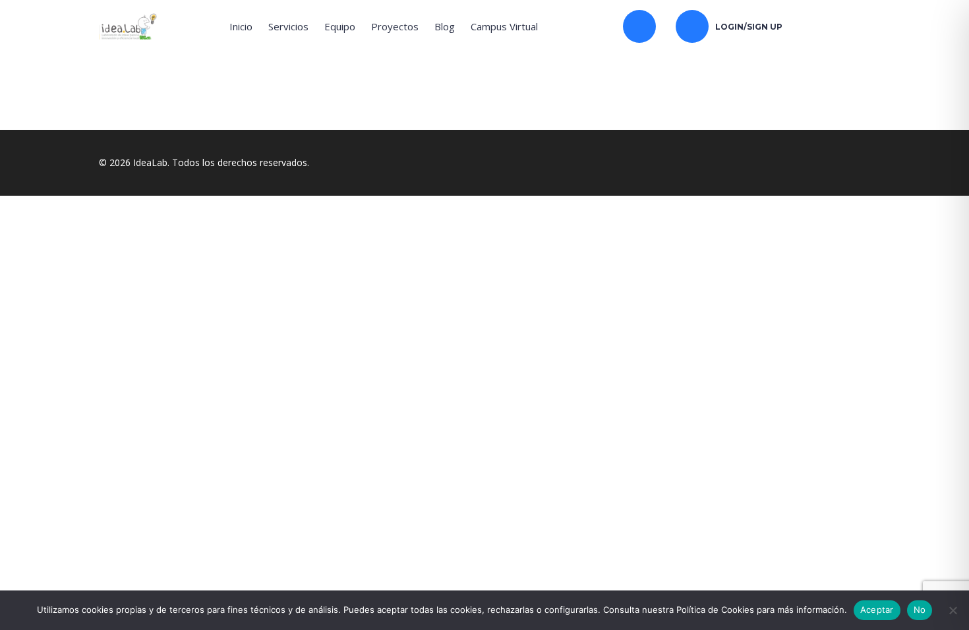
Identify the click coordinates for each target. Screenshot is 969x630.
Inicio (240, 26)
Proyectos (395, 26)
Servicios (288, 26)
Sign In (109, 571)
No (920, 609)
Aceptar (877, 609)
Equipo (339, 26)
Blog (444, 26)
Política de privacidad (380, 424)
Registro (76, 571)
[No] (952, 610)
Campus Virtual (504, 26)
